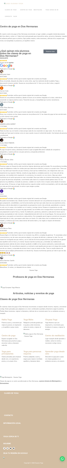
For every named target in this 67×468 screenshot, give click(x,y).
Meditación (38, 10)
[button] (62, 458)
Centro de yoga (26, 10)
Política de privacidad (9, 429)
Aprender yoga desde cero (54, 352)
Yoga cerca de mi (52, 10)
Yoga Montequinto (8, 439)
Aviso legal (6, 426)
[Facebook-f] (4, 448)
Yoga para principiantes (7, 352)
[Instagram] (7, 448)
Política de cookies (8, 432)
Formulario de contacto (10, 418)
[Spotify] (14, 448)
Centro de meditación (54, 335)
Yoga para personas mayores (32, 352)
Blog (15, 16)
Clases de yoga (11, 10)
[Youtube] (10, 448)
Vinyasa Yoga (51, 319)
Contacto (8, 16)
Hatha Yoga (7, 319)
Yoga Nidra (28, 319)
